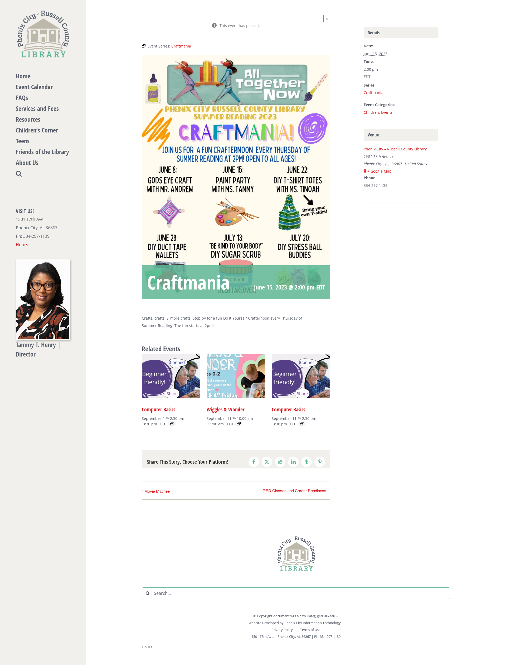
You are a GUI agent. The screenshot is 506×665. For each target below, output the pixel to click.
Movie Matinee (157, 491)
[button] (43, 173)
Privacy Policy (282, 629)
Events (387, 112)
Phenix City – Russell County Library (395, 148)
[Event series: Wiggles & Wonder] (239, 423)
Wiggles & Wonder (226, 409)
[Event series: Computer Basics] (172, 423)
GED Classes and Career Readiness (294, 490)
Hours (22, 245)
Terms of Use (310, 629)
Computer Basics (158, 409)
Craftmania (373, 92)
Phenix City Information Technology (312, 622)
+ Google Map (379, 171)
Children (371, 112)
